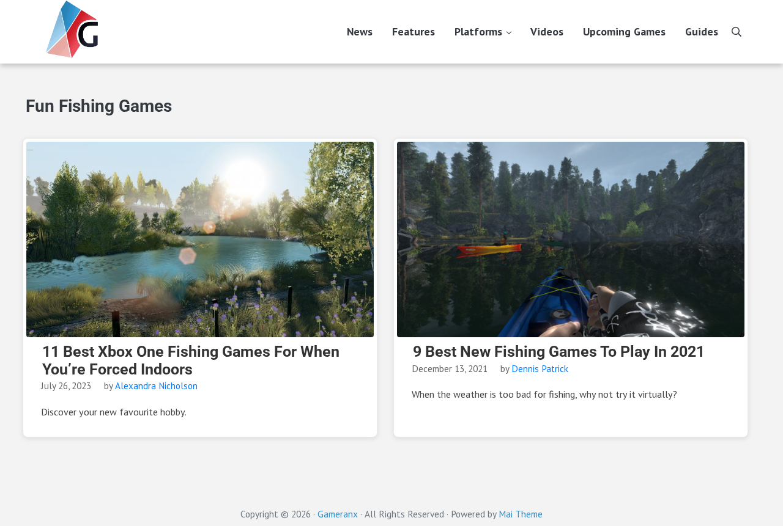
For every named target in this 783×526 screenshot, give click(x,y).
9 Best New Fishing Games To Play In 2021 (559, 351)
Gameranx (337, 514)
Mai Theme (521, 514)
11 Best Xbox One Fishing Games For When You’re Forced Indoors (191, 360)
